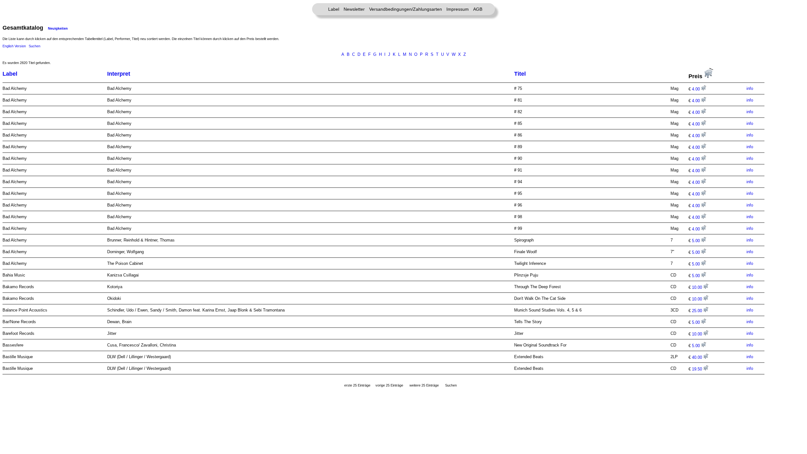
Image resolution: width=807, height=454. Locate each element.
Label (333, 9)
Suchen (34, 46)
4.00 (696, 89)
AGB (477, 9)
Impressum (457, 9)
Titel (520, 74)
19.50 (697, 369)
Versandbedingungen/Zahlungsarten (405, 9)
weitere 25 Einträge (424, 385)
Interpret (118, 74)
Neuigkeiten (58, 28)
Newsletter (354, 9)
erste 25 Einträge (357, 385)
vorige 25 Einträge (389, 385)
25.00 (697, 310)
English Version (14, 46)
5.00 (696, 240)
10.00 (697, 287)
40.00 (697, 357)
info (749, 88)
